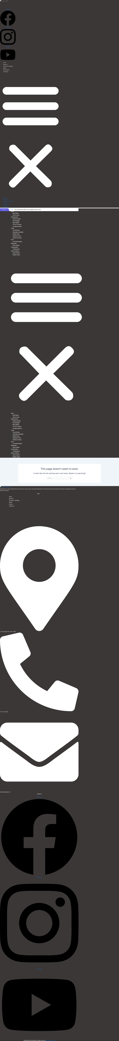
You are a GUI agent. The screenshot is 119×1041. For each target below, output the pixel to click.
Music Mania (16, 222)
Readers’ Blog (16, 254)
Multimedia (14, 243)
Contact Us (5, 71)
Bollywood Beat (17, 219)
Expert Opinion (16, 253)
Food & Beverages (17, 241)
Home (4, 62)
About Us (5, 64)
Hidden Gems (16, 234)
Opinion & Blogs (15, 251)
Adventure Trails (17, 236)
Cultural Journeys (17, 237)
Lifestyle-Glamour (17, 226)
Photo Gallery (16, 245)
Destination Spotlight (18, 232)
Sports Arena (16, 215)
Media (4, 68)
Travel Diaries (16, 230)
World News (16, 213)
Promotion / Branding (8, 66)
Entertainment (14, 217)
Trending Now (14, 247)
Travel (12, 228)
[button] (30, 135)
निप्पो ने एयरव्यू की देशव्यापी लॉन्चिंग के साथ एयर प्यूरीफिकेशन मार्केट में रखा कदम (28, 209)
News (12, 211)
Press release (6, 69)
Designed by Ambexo (50, 1040)
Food (12, 239)
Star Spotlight (16, 220)
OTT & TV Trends (17, 224)
